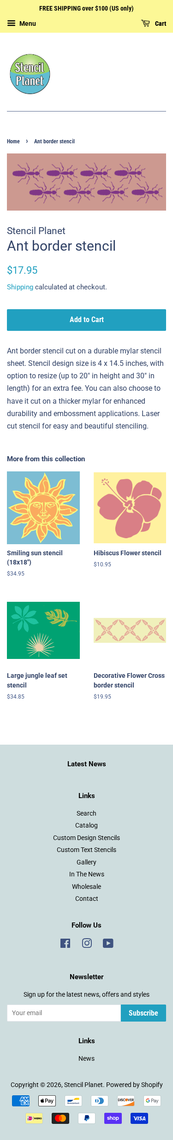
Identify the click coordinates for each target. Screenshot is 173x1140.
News (86, 1058)
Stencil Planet (83, 1084)
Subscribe (143, 1013)
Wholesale (86, 886)
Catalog (86, 825)
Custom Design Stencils (86, 837)
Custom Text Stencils (86, 849)
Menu (27, 23)
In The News (86, 874)
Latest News (86, 764)
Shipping (20, 287)
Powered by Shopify (134, 1084)
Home (13, 141)
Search (86, 813)
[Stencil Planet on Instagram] (87, 945)
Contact (86, 898)
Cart (160, 23)
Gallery (86, 862)
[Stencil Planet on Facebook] (65, 945)
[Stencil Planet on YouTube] (108, 945)
